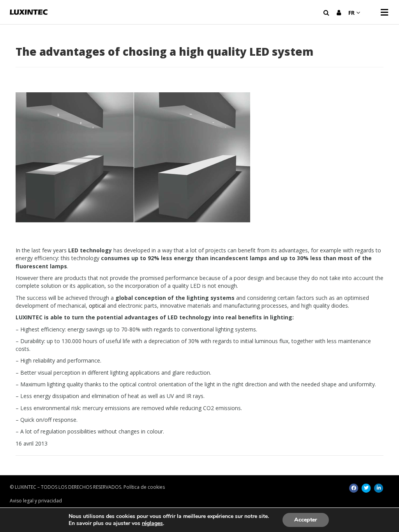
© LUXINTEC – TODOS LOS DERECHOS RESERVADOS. (66, 487)
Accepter (305, 519)
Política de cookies (144, 487)
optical (97, 305)
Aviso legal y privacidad (36, 500)
